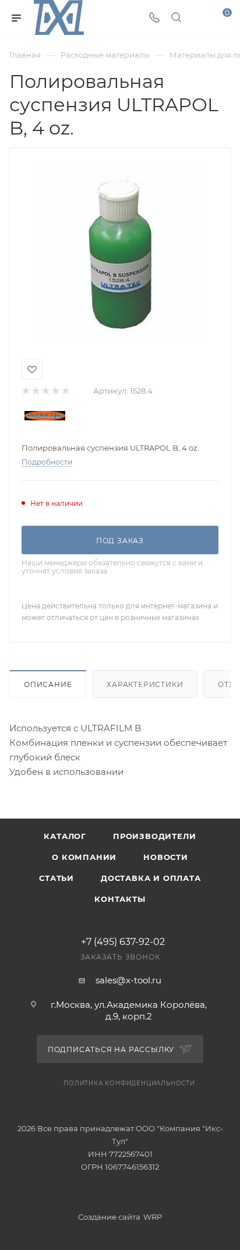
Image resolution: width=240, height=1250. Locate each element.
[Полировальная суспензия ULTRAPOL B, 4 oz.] (120, 251)
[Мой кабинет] (198, 18)
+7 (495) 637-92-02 (123, 942)
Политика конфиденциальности (129, 1083)
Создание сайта (109, 1216)
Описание (48, 684)
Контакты (119, 899)
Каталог (65, 836)
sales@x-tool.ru (128, 980)
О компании (84, 857)
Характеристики (145, 684)
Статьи (56, 878)
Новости (165, 857)
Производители (154, 836)
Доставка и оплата (151, 878)
